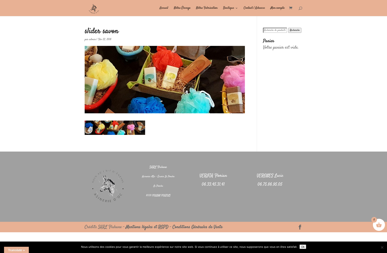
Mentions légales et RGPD (147, 227)
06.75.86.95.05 (270, 184)
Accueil (164, 8)
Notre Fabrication (206, 8)
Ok (303, 246)
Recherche (295, 30)
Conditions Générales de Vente (198, 227)
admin (92, 39)
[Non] (382, 247)
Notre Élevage (182, 8)
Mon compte (277, 8)
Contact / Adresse (254, 8)
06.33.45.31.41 (213, 184)
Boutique (228, 8)
